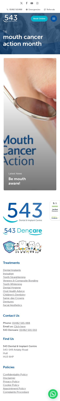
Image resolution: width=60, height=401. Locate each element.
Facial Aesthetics (12, 305)
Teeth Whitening (12, 284)
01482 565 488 (21, 322)
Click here (20, 326)
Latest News (15, 173)
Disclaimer (9, 378)
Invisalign (8, 273)
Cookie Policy (11, 385)
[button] (54, 18)
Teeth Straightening (14, 277)
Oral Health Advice (14, 291)
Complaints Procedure (16, 392)
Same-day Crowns (13, 298)
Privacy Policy (11, 381)
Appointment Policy (14, 388)
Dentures (8, 301)
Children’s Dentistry (14, 294)
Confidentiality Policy (15, 374)
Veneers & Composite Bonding (20, 280)
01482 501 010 (28, 329)
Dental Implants (12, 270)
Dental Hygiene (12, 287)
